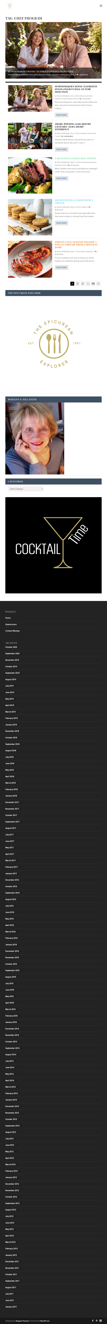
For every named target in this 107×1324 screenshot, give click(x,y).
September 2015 (12, 970)
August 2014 (10, 1055)
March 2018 (10, 783)
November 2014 (12, 1035)
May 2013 (9, 1152)
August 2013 (10, 1132)
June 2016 (9, 912)
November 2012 (12, 1190)
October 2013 (11, 1119)
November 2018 (12, 731)
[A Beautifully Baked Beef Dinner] (30, 175)
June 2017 (9, 841)
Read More (61, 115)
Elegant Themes (22, 1321)
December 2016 (12, 880)
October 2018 (11, 738)
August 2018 (10, 751)
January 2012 (11, 1255)
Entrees (93, 162)
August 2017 (10, 828)
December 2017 (12, 802)
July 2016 (9, 906)
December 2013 (12, 1106)
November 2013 (12, 1113)
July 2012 (9, 1216)
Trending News (64, 75)
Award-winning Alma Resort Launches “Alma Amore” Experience (73, 127)
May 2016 (9, 919)
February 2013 (11, 1171)
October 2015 (11, 964)
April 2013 (9, 1158)
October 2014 (11, 1042)
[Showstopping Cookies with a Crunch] (30, 217)
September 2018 (12, 744)
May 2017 (9, 848)
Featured (55, 75)
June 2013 (9, 1145)
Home (8, 618)
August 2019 (10, 679)
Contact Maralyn (12, 631)
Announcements (45, 75)
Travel (57, 136)
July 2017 (9, 835)
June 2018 (9, 763)
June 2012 (9, 1223)
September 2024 (12, 653)
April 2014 (9, 1080)
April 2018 (9, 776)
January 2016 (11, 945)
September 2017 (12, 822)
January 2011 (11, 1307)
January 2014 (11, 1100)
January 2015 (11, 1022)
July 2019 (9, 686)
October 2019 (11, 667)
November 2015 (12, 957)
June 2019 (9, 692)
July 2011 (9, 1294)
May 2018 (9, 770)
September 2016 (12, 893)
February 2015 (11, 1016)
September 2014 (12, 1048)
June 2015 (9, 990)
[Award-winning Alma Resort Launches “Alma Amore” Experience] (30, 136)
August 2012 (10, 1210)
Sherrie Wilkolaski (21, 75)
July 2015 (9, 983)
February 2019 (11, 718)
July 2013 (9, 1139)
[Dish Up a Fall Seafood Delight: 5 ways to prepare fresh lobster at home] (30, 259)
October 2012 (11, 1197)
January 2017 (11, 873)
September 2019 (12, 673)
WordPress (44, 1321)
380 (93, 284)
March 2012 (10, 1242)
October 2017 (11, 815)
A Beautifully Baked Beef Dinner (75, 158)
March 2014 (10, 1087)
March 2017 (10, 860)
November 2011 (12, 1268)
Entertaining (85, 162)
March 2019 (10, 712)
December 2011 (12, 1261)
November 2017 (12, 809)
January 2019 (11, 725)
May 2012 (9, 1229)
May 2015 (9, 996)
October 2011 (11, 1274)
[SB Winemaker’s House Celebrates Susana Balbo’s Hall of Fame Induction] (30, 98)
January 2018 (11, 796)
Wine (72, 75)
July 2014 (9, 1061)
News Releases (87, 251)
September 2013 (12, 1126)
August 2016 (10, 899)
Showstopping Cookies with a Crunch (74, 201)
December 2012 (12, 1184)
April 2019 (9, 705)
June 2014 (9, 1067)
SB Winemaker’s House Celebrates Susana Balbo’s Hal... (42, 71)
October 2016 (11, 886)
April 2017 (9, 854)
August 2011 (10, 1287)
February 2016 (11, 938)
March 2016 (10, 932)
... (88, 284)
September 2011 (12, 1281)
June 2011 (9, 1300)
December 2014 (12, 1029)
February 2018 (11, 789)
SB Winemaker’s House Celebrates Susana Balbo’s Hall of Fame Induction (76, 89)
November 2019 (12, 660)
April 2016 (9, 925)
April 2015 (9, 1003)
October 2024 (11, 647)
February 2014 (11, 1093)
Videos (83, 207)
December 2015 (12, 951)
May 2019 (9, 699)
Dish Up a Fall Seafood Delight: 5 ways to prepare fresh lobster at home (76, 245)
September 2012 (12, 1203)
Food (64, 165)
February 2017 (11, 867)
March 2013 (10, 1164)
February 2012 (11, 1249)
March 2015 (10, 1009)
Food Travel (91, 133)
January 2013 (11, 1177)
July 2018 (9, 757)
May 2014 (9, 1074)
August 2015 (10, 977)
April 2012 (9, 1236)
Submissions (11, 624)
